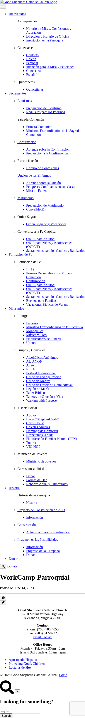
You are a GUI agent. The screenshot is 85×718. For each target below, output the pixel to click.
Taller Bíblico (35, 393)
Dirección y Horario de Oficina (47, 36)
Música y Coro (36, 335)
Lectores (32, 323)
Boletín (31, 59)
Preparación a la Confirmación (47, 153)
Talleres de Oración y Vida (44, 396)
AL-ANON (34, 361)
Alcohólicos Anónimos (42, 357)
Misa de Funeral (37, 190)
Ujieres (31, 343)
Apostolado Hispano (23, 660)
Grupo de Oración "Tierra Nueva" (49, 385)
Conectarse (33, 71)
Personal (32, 63)
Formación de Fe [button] (20, 254)
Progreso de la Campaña (43, 551)
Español (31, 74)
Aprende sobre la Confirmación (48, 149)
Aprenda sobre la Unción (43, 183)
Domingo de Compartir (42, 431)
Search (6, 715)
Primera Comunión (39, 127)
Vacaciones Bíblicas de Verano (47, 304)
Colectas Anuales (38, 427)
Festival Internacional (41, 373)
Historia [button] (14, 488)
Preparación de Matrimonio (45, 205)
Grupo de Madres (38, 381)
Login (63, 675)
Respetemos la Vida (39, 435)
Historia (31, 502)
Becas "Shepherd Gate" (42, 419)
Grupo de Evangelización (43, 377)
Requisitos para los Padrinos (45, 112)
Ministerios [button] (16, 308)
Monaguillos (34, 331)
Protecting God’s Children (27, 663)
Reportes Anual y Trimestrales (47, 484)
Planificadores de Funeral (43, 339)
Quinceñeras (34, 89)
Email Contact (42, 637)
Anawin (31, 365)
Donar (30, 476)
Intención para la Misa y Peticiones (50, 67)
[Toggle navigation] (3, 6)
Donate (12, 566)
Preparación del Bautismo (43, 108)
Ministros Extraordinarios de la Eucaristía (54, 327)
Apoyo (31, 415)
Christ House (35, 423)
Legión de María (37, 389)
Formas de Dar (36, 480)
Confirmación (35, 281)
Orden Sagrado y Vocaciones (46, 224)
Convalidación (36, 209)
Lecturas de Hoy (20, 667)
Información (34, 517)
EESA (30, 369)
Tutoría (31, 442)
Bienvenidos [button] (17, 14)
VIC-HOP (33, 446)
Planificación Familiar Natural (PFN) (51, 439)
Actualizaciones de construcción (48, 532)
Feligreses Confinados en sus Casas (50, 187)
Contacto (32, 55)
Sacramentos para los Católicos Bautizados (55, 250)
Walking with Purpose (41, 400)
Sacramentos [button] (17, 93)
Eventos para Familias (41, 300)
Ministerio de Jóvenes (41, 461)
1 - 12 (30, 269)
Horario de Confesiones (42, 168)
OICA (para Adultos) (40, 239)
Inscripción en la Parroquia (44, 40)
